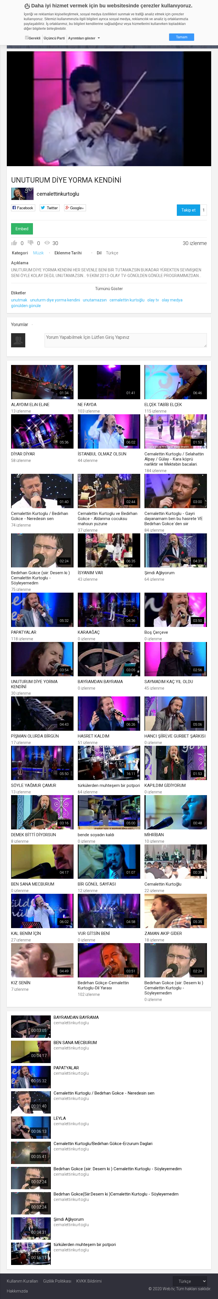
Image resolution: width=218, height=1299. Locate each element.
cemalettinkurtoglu (58, 194)
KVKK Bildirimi (89, 1281)
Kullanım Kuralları (22, 1281)
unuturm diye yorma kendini (55, 300)
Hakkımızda (17, 1291)
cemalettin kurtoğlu (127, 300)
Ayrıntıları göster (81, 38)
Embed (22, 229)
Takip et (188, 210)
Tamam (181, 37)
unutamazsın (95, 300)
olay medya (172, 300)
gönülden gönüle (26, 305)
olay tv (153, 300)
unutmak (19, 300)
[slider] (109, 150)
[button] (25, 159)
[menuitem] (178, 159)
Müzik (38, 253)
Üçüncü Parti (54, 38)
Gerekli (34, 38)
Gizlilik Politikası (57, 1281)
